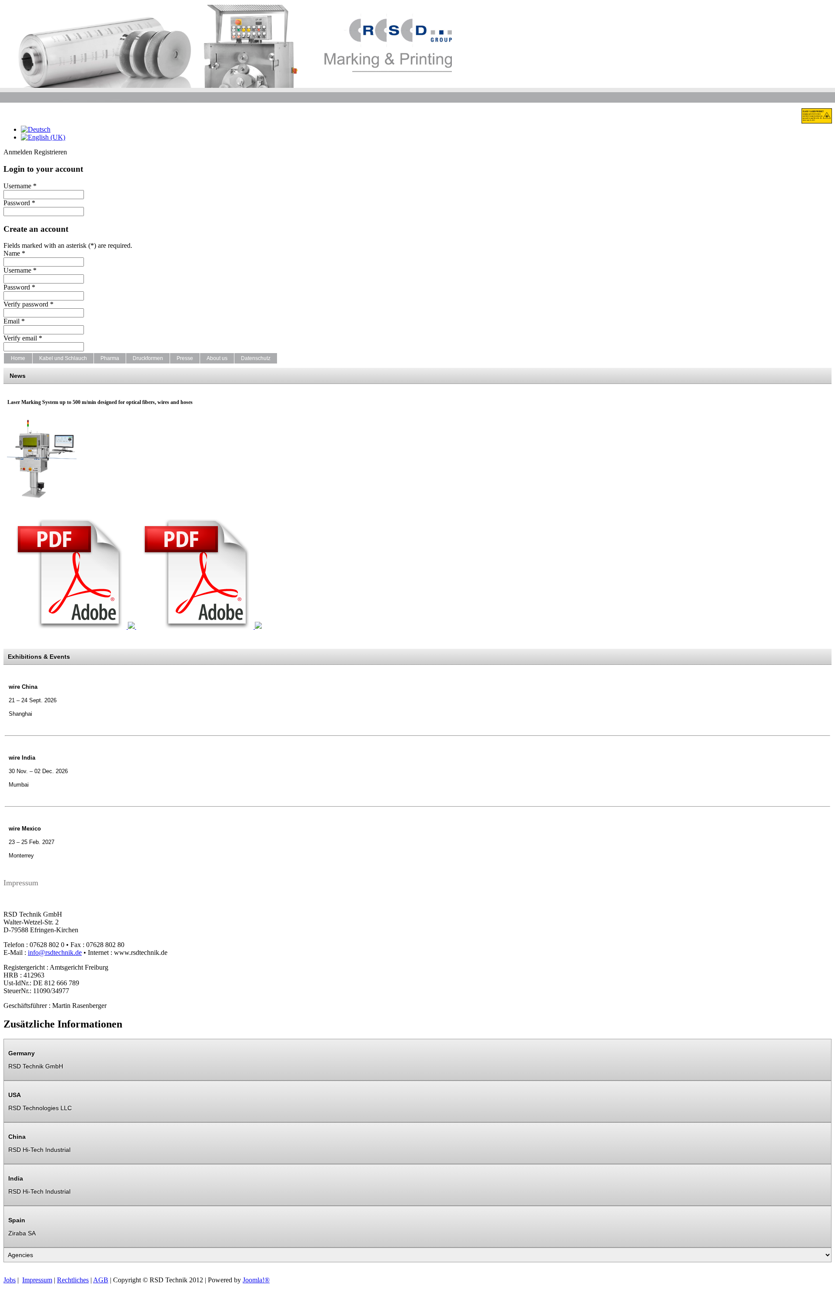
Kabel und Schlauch (63, 358)
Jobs (9, 1280)
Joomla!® (256, 1280)
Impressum (37, 1280)
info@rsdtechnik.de (55, 952)
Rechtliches (73, 1280)
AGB (100, 1280)
